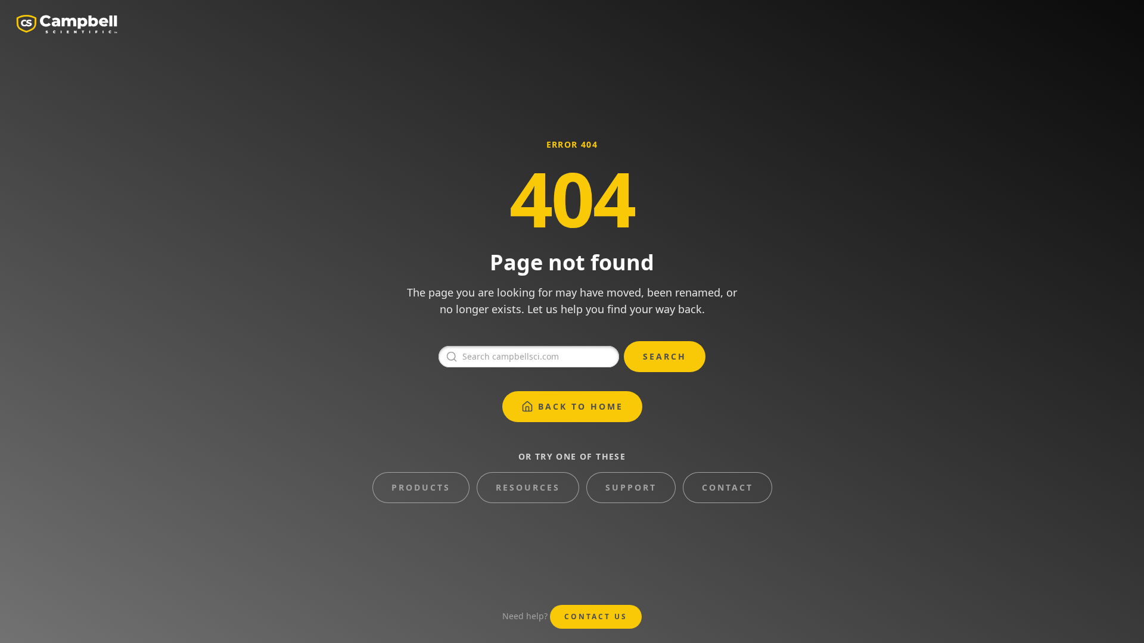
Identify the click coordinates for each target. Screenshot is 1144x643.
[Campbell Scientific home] (66, 23)
